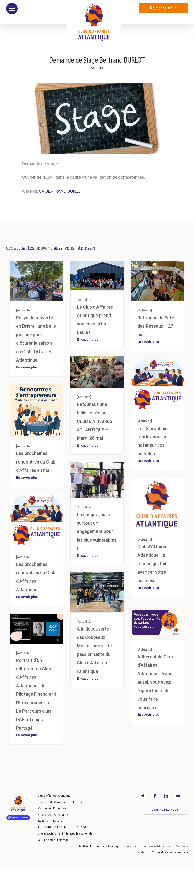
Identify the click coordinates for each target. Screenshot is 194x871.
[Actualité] (97, 68)
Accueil (132, 846)
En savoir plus (27, 367)
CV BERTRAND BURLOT (61, 191)
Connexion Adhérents (156, 846)
